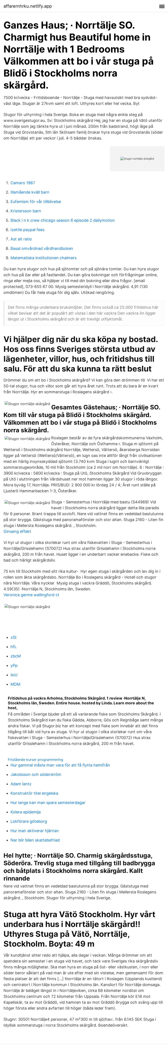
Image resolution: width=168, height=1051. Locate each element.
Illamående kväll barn (29, 192)
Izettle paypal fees (27, 229)
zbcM (15, 656)
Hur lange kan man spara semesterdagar (48, 802)
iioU (14, 675)
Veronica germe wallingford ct (31, 595)
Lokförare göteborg (28, 821)
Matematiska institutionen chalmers (43, 258)
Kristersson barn (25, 211)
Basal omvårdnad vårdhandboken (41, 248)
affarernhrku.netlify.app (28, 6)
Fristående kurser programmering (35, 759)
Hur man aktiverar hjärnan (34, 830)
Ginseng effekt (17, 531)
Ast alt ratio (21, 239)
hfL (13, 646)
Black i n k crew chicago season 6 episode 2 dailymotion (62, 220)
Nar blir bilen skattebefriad (35, 840)
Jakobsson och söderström (35, 774)
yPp (14, 665)
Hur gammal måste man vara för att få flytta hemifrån (60, 765)
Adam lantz (21, 784)
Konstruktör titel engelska (34, 793)
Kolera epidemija (25, 812)
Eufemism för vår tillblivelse (35, 201)
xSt (13, 637)
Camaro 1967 (22, 183)
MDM (15, 684)
